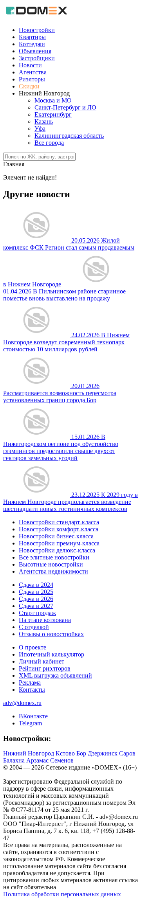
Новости (30, 65)
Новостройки (37, 30)
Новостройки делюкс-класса (57, 550)
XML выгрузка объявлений (55, 675)
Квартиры (32, 37)
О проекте (32, 647)
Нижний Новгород (28, 753)
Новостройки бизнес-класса (56, 536)
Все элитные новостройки (54, 557)
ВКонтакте (33, 716)
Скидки (29, 86)
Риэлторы (32, 79)
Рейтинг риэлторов (44, 668)
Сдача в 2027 (36, 605)
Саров (127, 753)
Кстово (65, 753)
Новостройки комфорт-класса (58, 529)
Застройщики (37, 58)
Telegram (30, 723)
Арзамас (37, 760)
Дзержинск (103, 753)
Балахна (14, 760)
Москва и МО (53, 100)
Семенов (62, 760)
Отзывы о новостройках (51, 634)
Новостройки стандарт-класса (59, 522)
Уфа (39, 128)
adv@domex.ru (22, 703)
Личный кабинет (41, 661)
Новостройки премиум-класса (59, 543)
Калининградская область (69, 135)
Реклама (30, 682)
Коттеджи (32, 44)
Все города (49, 142)
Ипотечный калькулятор (51, 654)
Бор (81, 753)
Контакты (32, 689)
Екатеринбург (53, 114)
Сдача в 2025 (36, 591)
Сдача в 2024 (36, 584)
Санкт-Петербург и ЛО (65, 107)
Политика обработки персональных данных (62, 894)
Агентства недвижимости (53, 571)
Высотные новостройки (51, 564)
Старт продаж (37, 613)
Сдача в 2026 (36, 598)
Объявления (35, 51)
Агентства (33, 72)
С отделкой (34, 627)
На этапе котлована (45, 620)
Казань (43, 121)
